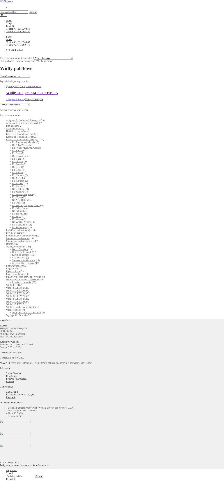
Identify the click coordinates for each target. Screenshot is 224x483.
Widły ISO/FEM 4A (16, 298)
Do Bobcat (17, 150)
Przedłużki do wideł (21, 282)
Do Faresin (17, 164)
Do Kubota (17, 186)
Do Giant (16, 169)
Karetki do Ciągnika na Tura (20, 134)
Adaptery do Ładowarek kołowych (23, 120)
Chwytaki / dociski (15, 128)
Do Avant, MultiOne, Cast (24, 147)
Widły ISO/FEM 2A (16, 288)
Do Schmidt (18, 211)
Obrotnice (11, 244)
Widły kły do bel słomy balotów (21, 307)
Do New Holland (20, 200)
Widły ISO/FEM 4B (16, 301)
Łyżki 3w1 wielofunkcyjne (19, 230)
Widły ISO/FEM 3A (16, 293)
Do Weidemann (19, 224)
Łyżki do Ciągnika (15, 233)
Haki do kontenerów (16, 131)
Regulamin (11, 376)
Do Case (16, 153)
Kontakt (10, 26)
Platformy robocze (15, 266)
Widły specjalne (13, 309)
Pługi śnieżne (12, 268)
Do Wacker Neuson (21, 222)
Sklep (9, 23)
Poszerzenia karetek (15, 274)
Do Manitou (18, 191)
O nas (9, 20)
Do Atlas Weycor (20, 145)
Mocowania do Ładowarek (19, 241)
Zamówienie (12, 392)
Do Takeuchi (18, 213)
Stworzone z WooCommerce (34, 465)
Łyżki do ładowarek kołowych (21, 235)
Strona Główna (13, 373)
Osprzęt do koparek (15, 246)
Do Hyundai (18, 175)
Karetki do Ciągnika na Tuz (19, 136)
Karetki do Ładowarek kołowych (22, 139)
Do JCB (16, 178)
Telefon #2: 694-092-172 (18, 31)
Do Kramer (17, 183)
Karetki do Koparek (21, 252)
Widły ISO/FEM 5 (15, 304)
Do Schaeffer (18, 208)
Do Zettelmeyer (19, 227)
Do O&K (16, 202)
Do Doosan (17, 161)
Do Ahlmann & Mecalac (24, 142)
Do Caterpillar (19, 156)
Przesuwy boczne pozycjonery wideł (23, 277)
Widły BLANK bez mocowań (26, 312)
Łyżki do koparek (20, 255)
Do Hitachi (17, 172)
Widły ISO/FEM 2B (16, 290)
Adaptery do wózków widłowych (22, 123)
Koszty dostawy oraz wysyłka (20, 394)
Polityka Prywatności (16, 378)
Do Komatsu (18, 180)
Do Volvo (17, 219)
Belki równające (20, 249)
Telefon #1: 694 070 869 (18, 28)
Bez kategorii (12, 125)
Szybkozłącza (18, 257)
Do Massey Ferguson (22, 194)
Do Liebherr (18, 189)
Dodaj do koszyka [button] (34, 99)
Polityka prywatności (10, 465)
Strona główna (7, 61)
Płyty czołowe (13, 271)
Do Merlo (17, 197)
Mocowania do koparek (17, 238)
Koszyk (10, 479)
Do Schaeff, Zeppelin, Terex (26, 205)
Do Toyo (16, 216)
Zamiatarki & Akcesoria (23, 260)
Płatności (10, 397)
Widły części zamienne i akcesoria (22, 279)
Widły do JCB (13, 285)
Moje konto (11, 470)
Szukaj (33, 12)
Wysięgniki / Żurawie (16, 315)
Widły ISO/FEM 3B (16, 296)
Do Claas (16, 158)
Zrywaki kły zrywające (23, 263)
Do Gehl (16, 167)
